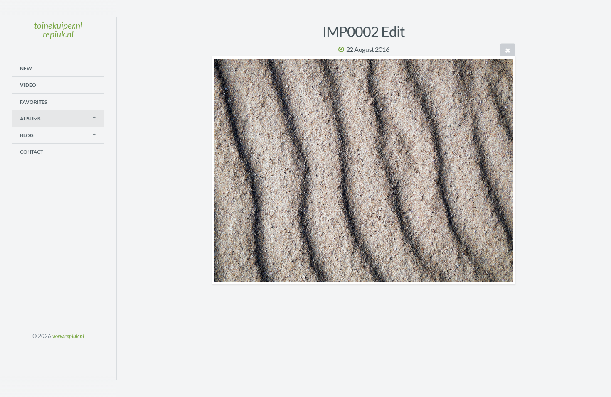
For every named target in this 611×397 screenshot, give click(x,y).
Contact (31, 152)
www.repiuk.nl (68, 336)
